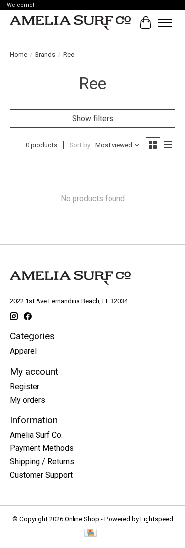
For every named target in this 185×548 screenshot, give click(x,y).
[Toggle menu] (165, 23)
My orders (27, 400)
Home (18, 54)
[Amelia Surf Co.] (70, 22)
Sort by (80, 145)
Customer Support (41, 475)
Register (24, 386)
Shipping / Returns (42, 461)
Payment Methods (42, 448)
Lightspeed (156, 519)
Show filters (92, 118)
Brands (45, 54)
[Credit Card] (90, 533)
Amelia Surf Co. (36, 435)
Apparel (23, 351)
